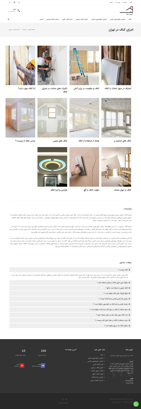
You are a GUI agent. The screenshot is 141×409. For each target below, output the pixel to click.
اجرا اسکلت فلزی (67, 19)
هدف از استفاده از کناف (88, 140)
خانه (131, 2)
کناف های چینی (60, 140)
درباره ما (117, 2)
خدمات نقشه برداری (53, 19)
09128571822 (129, 381)
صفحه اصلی (31, 29)
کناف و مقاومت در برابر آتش (86, 88)
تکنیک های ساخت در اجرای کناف (54, 90)
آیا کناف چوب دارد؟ (26, 88)
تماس (111, 2)
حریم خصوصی (116, 401)
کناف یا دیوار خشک (122, 190)
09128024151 (129, 383)
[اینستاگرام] (14, 2)
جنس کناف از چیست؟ (25, 140)
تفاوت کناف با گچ (91, 190)
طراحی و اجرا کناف (58, 190)
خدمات (125, 2)
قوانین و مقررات (128, 401)
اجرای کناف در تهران (82, 19)
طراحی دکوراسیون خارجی (99, 19)
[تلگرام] (19, 2)
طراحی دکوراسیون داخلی (117, 19)
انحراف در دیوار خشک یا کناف (118, 88)
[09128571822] (10, 2)
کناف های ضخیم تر (122, 140)
